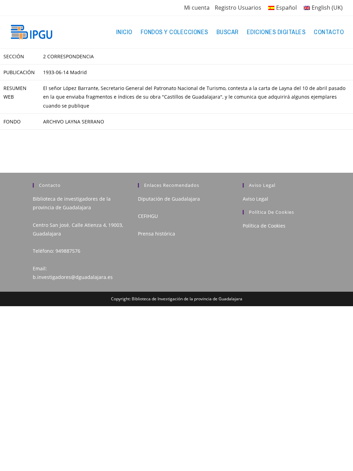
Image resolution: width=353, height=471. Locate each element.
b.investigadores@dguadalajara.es (73, 277)
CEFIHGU (148, 216)
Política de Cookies (264, 225)
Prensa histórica (156, 233)
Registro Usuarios (238, 7)
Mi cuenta (197, 7)
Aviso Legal (255, 199)
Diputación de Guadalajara (169, 199)
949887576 (68, 251)
